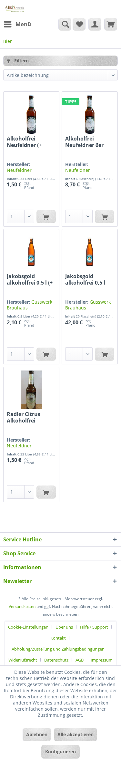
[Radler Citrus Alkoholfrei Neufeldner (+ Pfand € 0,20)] (31, 390)
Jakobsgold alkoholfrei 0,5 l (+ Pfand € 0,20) (30, 279)
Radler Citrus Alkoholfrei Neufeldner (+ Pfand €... (24, 417)
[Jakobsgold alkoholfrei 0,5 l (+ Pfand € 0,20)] (31, 252)
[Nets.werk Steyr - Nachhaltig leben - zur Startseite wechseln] (15, 9)
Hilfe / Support (94, 627)
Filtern (21, 60)
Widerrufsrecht (22, 660)
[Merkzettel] (79, 24)
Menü (23, 24)
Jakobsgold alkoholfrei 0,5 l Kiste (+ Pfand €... (87, 279)
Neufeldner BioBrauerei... (21, 173)
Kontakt (58, 638)
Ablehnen (36, 734)
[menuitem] (17, 24)
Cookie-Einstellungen (28, 627)
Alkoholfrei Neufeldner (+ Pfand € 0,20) (24, 141)
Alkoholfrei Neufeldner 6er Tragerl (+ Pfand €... (85, 141)
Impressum (102, 660)
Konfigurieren (60, 751)
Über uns (64, 627)
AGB (80, 660)
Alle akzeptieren (75, 734)
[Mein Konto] (94, 24)
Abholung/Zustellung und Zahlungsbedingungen (58, 649)
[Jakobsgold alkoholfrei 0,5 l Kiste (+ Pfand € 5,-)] (89, 252)
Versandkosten (22, 606)
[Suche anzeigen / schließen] (64, 24)
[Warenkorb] (110, 24)
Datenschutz (56, 660)
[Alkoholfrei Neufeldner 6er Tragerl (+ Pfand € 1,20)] (89, 114)
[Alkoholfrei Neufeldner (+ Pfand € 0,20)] (31, 114)
